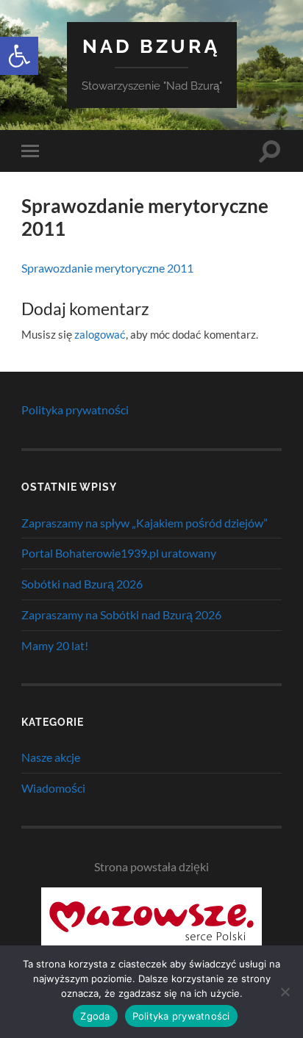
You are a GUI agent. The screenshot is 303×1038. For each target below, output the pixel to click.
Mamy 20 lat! (54, 645)
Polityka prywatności (75, 410)
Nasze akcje (50, 757)
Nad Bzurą (151, 46)
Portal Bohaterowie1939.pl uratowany (118, 553)
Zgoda (95, 1016)
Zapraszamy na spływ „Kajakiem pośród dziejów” (144, 523)
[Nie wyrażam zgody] (284, 991)
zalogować (100, 334)
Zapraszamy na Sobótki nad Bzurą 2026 (121, 614)
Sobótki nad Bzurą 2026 (82, 584)
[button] (19, 56)
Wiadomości (53, 788)
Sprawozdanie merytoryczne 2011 (107, 268)
